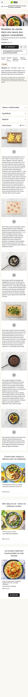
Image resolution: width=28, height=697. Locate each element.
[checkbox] (1, 42)
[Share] (25, 46)
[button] (14, 113)
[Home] (2, 7)
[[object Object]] (21, 46)
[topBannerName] (14, 11)
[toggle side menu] (2, 2)
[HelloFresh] (14, 2)
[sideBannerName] (14, 94)
